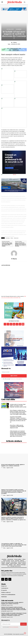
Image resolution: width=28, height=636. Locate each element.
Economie (18, 29)
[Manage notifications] (25, 633)
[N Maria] (14, 253)
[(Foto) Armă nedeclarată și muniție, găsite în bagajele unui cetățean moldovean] (14, 454)
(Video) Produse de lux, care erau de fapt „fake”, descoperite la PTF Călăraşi (7, 244)
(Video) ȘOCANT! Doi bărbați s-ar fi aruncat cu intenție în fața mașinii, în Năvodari (20, 244)
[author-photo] (2, 467)
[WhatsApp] (11, 324)
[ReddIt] (17, 324)
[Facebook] (5, 324)
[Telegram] (23, 324)
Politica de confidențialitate (16, 378)
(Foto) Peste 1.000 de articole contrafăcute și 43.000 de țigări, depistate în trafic (17, 426)
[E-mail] (20, 324)
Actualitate (10, 29)
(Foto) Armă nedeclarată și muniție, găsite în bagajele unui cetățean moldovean (12, 465)
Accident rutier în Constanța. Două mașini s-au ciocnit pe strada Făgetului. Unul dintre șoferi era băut (18, 405)
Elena (4, 467)
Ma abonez (14, 375)
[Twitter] (8, 324)
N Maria (15, 42)
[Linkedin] (14, 324)
